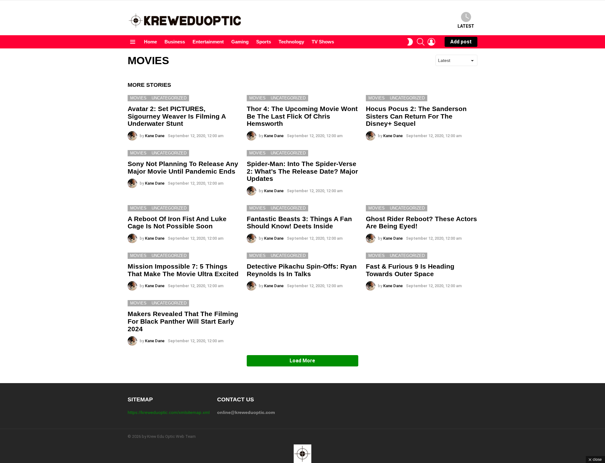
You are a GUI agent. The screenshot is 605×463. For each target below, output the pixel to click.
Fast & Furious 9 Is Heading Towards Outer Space (410, 270)
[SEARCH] (420, 42)
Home (150, 41)
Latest (466, 26)
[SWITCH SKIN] (410, 42)
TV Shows (323, 41)
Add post (461, 42)
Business (174, 41)
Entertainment (208, 41)
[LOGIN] (431, 42)
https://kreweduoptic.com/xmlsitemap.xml (169, 412)
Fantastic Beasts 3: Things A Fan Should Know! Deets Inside (299, 222)
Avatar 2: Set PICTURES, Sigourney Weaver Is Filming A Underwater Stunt (177, 116)
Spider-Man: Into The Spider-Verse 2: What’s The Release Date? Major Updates (302, 171)
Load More (302, 361)
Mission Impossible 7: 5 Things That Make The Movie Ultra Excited (183, 270)
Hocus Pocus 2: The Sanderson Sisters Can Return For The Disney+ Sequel (416, 116)
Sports (263, 41)
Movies (138, 98)
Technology (291, 41)
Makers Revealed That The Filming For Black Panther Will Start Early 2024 (183, 321)
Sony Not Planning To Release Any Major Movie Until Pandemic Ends (183, 167)
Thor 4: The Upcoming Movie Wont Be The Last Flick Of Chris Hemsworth (302, 116)
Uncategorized (169, 98)
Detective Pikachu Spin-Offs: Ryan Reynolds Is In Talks (302, 270)
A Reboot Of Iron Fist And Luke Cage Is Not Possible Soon (177, 222)
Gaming (240, 41)
